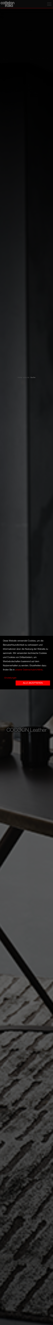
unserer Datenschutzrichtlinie (29, 670)
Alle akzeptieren (33, 683)
